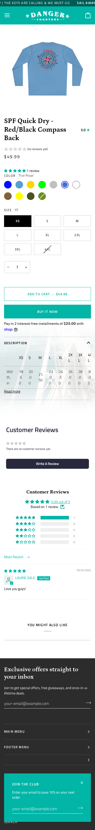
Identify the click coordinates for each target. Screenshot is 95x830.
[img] (15, 570)
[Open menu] (11, 15)
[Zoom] (16, 99)
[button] (26, 150)
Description (15, 342)
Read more (12, 391)
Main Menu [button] (14, 731)
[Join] (78, 808)
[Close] (84, 780)
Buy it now (47, 311)
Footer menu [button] (16, 746)
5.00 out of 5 (60, 501)
